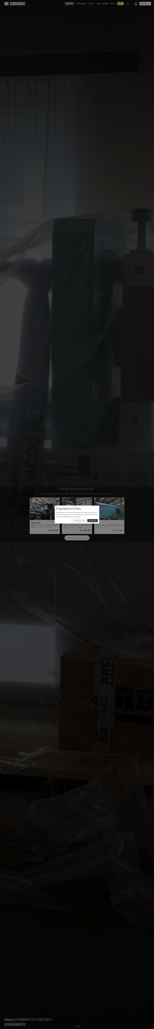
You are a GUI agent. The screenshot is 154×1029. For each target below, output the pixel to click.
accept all (92, 520)
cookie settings (79, 520)
